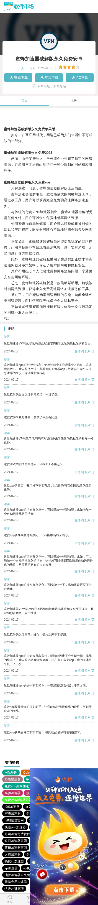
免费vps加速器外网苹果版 (23, 800)
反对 (88, 351)
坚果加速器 (13, 779)
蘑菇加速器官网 (16, 847)
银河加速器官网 (16, 841)
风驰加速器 (13, 793)
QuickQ (28, 772)
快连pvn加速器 (15, 827)
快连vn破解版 (14, 888)
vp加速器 (11, 868)
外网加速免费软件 (17, 834)
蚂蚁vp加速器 (14, 861)
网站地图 (11, 772)
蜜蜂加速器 (13, 813)
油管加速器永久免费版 (20, 875)
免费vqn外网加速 (17, 786)
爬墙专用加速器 (16, 882)
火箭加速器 (13, 854)
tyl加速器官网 (14, 820)
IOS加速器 (12, 806)
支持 (77, 351)
